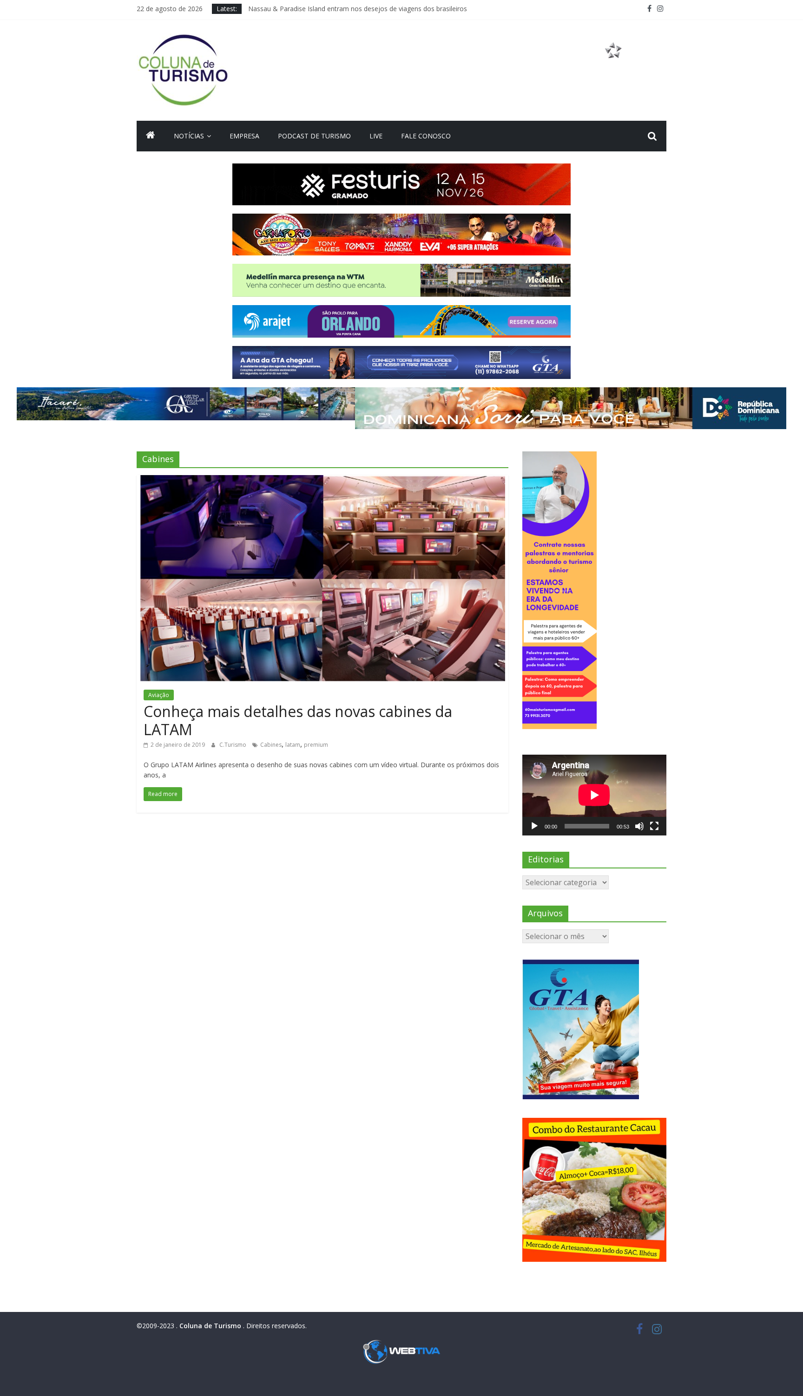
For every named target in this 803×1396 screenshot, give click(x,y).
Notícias (189, 135)
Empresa (244, 135)
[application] (594, 795)
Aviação (158, 695)
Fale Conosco (426, 135)
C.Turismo (233, 745)
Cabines (271, 745)
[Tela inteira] (654, 826)
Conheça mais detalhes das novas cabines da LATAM (298, 720)
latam (292, 745)
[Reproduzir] (534, 826)
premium (316, 745)
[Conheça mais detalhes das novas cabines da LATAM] (322, 481)
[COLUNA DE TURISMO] (151, 136)
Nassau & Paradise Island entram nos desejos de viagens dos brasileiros (357, 8)
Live (375, 135)
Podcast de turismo (314, 135)
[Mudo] (639, 826)
